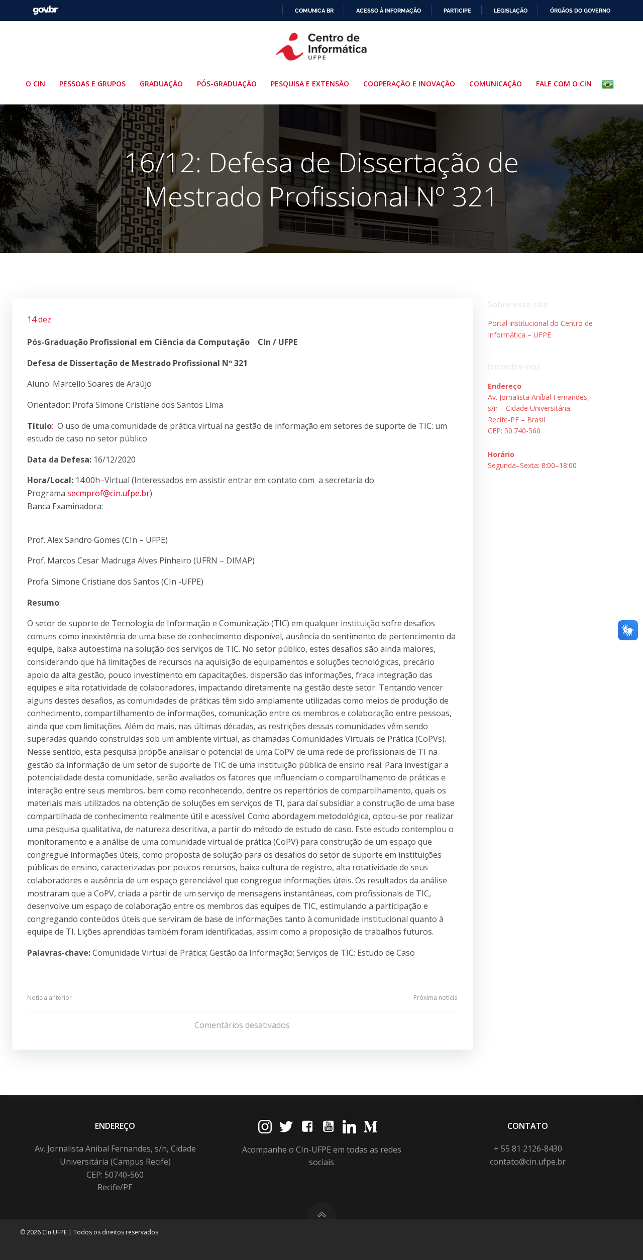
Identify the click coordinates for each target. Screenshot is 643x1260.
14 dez (39, 319)
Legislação (510, 10)
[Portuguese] (610, 84)
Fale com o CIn (564, 83)
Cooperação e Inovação (409, 83)
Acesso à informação (388, 10)
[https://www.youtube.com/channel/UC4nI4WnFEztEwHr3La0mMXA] (328, 1126)
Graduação (161, 83)
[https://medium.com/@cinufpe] (370, 1126)
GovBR (45, 10)
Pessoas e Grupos (92, 83)
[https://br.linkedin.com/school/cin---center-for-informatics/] (349, 1126)
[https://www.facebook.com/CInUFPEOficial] (307, 1126)
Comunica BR (314, 10)
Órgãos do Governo (580, 10)
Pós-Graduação (227, 83)
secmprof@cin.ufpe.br (108, 493)
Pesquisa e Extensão (310, 83)
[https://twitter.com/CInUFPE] (286, 1126)
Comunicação (495, 83)
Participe (457, 10)
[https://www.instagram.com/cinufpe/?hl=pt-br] (265, 1126)
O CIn (35, 83)
